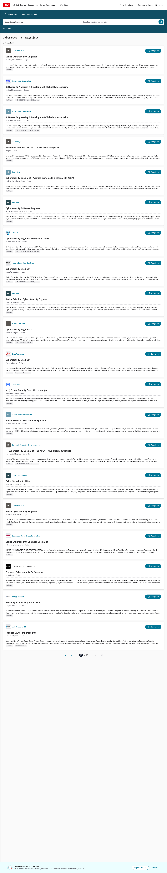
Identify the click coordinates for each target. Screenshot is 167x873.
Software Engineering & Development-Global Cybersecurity (37, 86)
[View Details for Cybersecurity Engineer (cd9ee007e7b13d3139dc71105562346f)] (83, 272)
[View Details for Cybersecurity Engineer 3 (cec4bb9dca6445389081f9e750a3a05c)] (83, 332)
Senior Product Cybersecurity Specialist (26, 420)
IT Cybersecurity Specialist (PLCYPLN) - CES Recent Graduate (38, 450)
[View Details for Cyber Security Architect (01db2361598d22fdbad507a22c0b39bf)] (83, 484)
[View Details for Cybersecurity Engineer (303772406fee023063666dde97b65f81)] (83, 363)
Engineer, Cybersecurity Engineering (24, 572)
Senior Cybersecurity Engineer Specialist (27, 541)
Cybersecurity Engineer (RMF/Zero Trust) (27, 238)
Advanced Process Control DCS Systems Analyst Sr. (32, 147)
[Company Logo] (8, 50)
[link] (65, 655)
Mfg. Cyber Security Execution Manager (26, 390)
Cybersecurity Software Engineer (23, 208)
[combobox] (39, 22)
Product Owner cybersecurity (21, 632)
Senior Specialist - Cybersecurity (23, 602)
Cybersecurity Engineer (18, 268)
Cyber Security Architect (18, 481)
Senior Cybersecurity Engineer (21, 56)
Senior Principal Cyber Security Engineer (27, 299)
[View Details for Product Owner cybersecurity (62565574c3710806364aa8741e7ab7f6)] (83, 636)
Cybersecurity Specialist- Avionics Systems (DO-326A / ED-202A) (40, 177)
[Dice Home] (6, 5)
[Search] (160, 21)
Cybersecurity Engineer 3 (19, 329)
